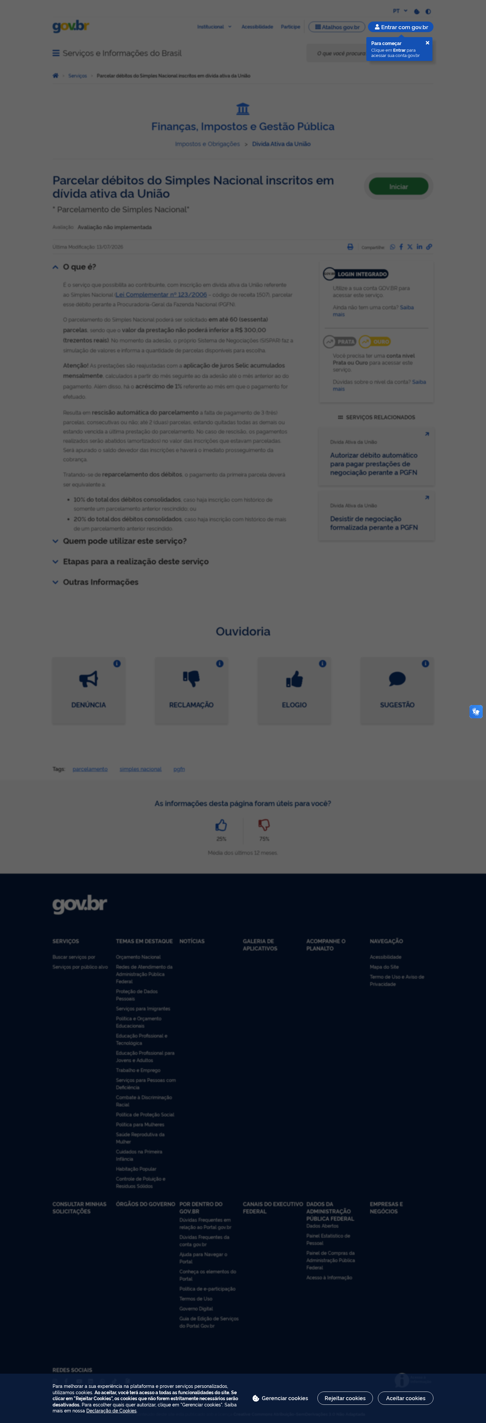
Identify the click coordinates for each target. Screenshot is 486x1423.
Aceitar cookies (405, 1397)
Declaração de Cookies (111, 1410)
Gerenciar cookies (285, 1397)
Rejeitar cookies (345, 1397)
